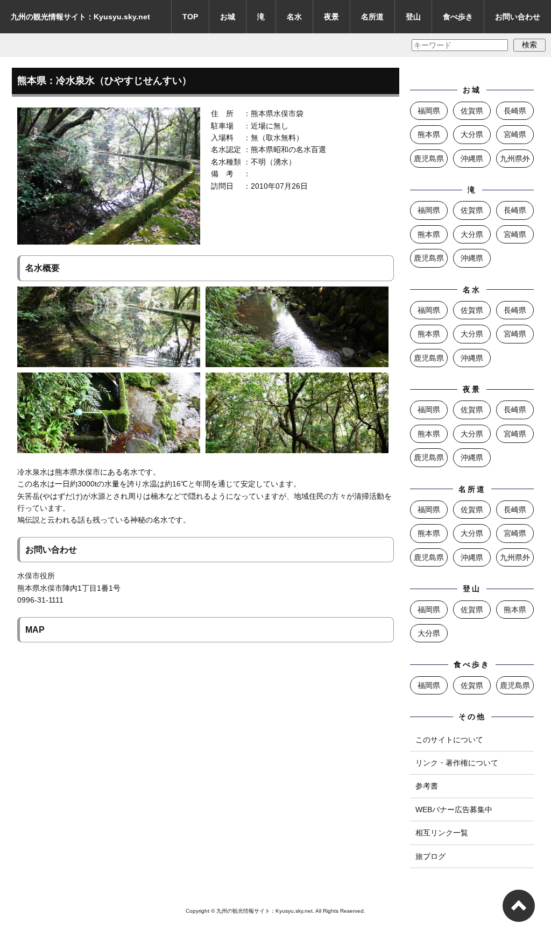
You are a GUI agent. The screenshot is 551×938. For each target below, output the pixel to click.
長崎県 (515, 110)
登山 (413, 16)
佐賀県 (472, 110)
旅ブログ (430, 856)
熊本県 (429, 134)
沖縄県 (472, 158)
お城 (227, 16)
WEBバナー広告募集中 (453, 809)
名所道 (372, 16)
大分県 (472, 134)
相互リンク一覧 (441, 832)
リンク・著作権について (456, 762)
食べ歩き (458, 16)
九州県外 (515, 158)
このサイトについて (449, 739)
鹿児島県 (429, 158)
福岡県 (429, 110)
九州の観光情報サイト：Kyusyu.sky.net (80, 16)
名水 (294, 16)
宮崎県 (515, 134)
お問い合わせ (517, 16)
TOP (190, 16)
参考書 (426, 786)
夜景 (331, 16)
